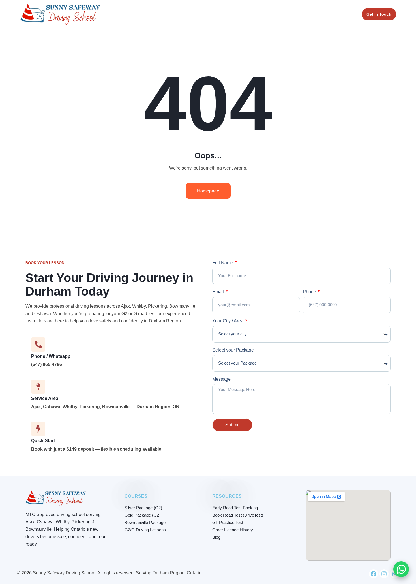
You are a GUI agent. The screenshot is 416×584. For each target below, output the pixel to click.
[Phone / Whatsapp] (38, 344)
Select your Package (233, 350)
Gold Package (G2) (142, 515)
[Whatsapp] (394, 573)
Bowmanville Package (145, 522)
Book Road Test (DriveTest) (237, 515)
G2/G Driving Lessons (145, 529)
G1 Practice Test (227, 522)
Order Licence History (232, 529)
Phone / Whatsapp (50, 356)
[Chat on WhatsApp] (401, 569)
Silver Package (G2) (143, 507)
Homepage (208, 191)
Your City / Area (228, 320)
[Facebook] (373, 573)
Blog (216, 537)
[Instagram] (384, 573)
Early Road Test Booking (235, 507)
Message (221, 379)
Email (218, 291)
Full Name (223, 262)
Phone (310, 291)
